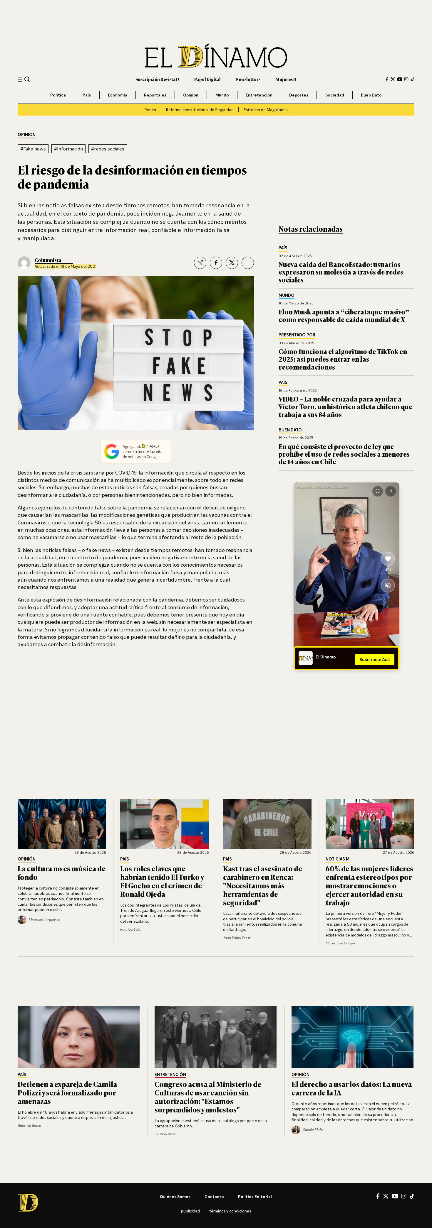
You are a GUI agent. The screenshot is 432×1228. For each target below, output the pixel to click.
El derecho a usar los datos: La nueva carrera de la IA (352, 1088)
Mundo (222, 94)
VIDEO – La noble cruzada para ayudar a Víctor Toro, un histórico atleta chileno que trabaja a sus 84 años (345, 406)
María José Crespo (340, 943)
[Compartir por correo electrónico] (200, 263)
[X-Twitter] (393, 79)
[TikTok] (412, 79)
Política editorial (255, 1196)
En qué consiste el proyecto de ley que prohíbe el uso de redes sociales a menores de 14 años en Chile (344, 454)
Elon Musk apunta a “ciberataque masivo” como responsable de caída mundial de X (344, 315)
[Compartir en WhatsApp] (248, 263)
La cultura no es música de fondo (62, 872)
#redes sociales (107, 149)
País (87, 94)
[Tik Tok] (412, 1196)
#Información (68, 149)
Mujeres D (286, 79)
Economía (117, 94)
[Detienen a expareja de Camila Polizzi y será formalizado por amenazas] (79, 1037)
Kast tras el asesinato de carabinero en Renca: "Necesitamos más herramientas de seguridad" (262, 885)
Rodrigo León (130, 929)
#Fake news (33, 149)
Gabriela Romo (29, 1125)
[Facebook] (387, 79)
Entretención (259, 94)
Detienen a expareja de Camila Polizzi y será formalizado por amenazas (67, 1092)
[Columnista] (24, 262)
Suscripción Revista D (157, 79)
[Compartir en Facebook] (216, 263)
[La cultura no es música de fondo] (62, 824)
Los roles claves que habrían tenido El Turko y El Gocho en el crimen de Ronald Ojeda (162, 881)
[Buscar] (27, 79)
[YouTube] (399, 79)
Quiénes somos (175, 1196)
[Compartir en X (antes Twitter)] (232, 263)
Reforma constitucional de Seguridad (200, 109)
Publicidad (190, 1210)
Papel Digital (207, 79)
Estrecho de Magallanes (265, 109)
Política (58, 94)
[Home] (216, 55)
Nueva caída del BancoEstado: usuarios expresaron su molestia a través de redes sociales (341, 271)
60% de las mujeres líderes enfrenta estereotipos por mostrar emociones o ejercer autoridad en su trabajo (369, 885)
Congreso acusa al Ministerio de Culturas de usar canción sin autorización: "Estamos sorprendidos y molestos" (208, 1096)
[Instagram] (406, 79)
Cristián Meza (165, 1134)
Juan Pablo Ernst (236, 938)
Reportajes (155, 94)
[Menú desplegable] (20, 79)
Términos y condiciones (230, 1210)
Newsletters (248, 79)
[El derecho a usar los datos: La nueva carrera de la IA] (353, 1037)
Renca (150, 109)
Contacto (214, 1196)
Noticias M (337, 859)
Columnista (48, 259)
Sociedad (334, 94)
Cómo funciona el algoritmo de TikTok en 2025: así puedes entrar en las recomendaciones (343, 359)
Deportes (298, 94)
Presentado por (297, 335)
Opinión (190, 94)
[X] (386, 1196)
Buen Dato (371, 94)
